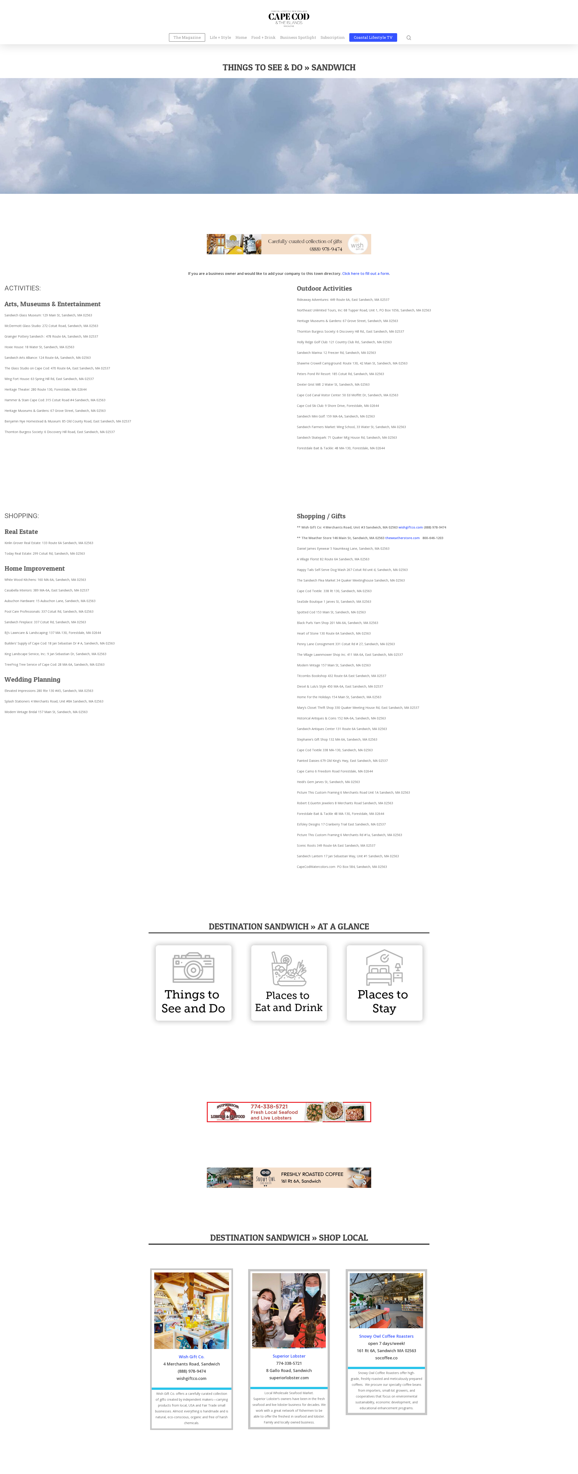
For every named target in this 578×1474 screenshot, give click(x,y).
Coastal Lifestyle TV (373, 37)
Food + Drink (263, 37)
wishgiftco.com (411, 527)
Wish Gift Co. (191, 1356)
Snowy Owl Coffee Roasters (386, 1336)
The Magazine (187, 37)
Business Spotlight (298, 37)
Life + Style (220, 37)
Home (241, 37)
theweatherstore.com (403, 538)
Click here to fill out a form (365, 273)
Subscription (333, 37)
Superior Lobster (289, 1356)
